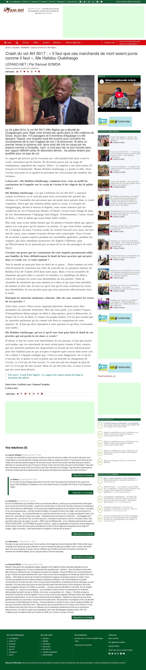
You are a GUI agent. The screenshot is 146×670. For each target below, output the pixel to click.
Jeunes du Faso (72, 2)
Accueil (7, 47)
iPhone (117, 646)
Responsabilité (47, 655)
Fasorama (35, 2)
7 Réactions (118, 248)
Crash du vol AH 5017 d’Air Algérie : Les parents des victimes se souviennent (125, 227)
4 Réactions (118, 159)
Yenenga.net (61, 2)
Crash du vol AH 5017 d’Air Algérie (43, 47)
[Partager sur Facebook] (21, 72)
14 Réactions (119, 172)
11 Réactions (118, 187)
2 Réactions (118, 217)
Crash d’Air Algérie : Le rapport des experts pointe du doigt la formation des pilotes (125, 168)
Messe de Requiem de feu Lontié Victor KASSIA (120, 461)
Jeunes (11, 655)
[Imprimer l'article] (39, 72)
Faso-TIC (52, 2)
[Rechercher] (17, 43)
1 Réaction (117, 232)
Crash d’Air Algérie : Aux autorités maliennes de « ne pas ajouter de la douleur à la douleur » (125, 183)
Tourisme (43, 2)
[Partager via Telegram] (35, 72)
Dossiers (46, 42)
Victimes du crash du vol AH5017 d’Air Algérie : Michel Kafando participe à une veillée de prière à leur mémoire (124, 302)
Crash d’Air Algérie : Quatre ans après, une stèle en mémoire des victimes (124, 138)
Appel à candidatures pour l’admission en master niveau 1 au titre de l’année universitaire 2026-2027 (121, 434)
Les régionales (15, 2)
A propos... (46, 638)
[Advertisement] (104, 22)
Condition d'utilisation (50, 652)
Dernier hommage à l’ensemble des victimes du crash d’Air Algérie (125, 256)
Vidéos (35, 42)
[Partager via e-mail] (17, 72)
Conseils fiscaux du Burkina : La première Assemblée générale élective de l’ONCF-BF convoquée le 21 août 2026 (122, 425)
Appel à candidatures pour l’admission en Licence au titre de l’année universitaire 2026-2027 (121, 452)
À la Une (26, 42)
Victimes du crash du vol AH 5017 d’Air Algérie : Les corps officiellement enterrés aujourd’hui (124, 287)
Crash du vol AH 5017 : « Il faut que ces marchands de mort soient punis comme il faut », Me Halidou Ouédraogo (125, 154)
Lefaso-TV (25, 2)
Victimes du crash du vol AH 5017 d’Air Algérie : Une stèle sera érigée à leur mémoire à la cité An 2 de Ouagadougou (125, 243)
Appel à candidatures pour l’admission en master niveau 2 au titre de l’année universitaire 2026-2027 (121, 443)
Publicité (45, 641)
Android (111, 646)
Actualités (15, 47)
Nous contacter (114, 638)
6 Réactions (118, 142)
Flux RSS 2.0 (47, 649)
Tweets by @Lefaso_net (106, 376)
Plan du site (46, 647)
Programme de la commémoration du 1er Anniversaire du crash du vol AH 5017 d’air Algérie (125, 213)
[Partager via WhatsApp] (32, 72)
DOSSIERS (25, 47)
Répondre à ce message (83, 475)
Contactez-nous (109, 42)
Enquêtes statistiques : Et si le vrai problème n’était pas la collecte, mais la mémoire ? (120, 509)
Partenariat (46, 644)
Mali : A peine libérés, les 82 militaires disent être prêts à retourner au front (119, 479)
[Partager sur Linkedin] (28, 72)
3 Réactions (118, 291)
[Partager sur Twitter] (24, 72)
